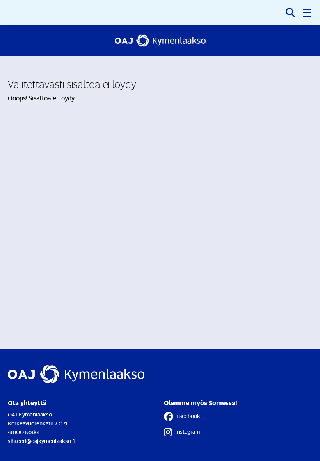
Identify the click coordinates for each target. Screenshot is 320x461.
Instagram (187, 431)
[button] (307, 12)
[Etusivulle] (160, 40)
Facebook (188, 416)
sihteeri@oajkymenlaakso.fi (41, 441)
